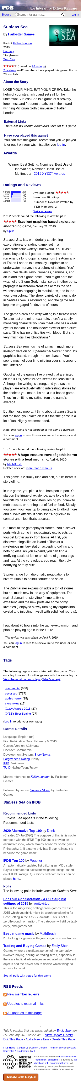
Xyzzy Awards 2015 (18, 708)
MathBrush (14, 464)
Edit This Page (13, 1039)
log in (61, 144)
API (33, 1051)
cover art (11, 693)
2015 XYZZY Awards (49, 173)
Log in (8, 721)
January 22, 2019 (44, 226)
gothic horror (13, 698)
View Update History (59, 1035)
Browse (6, 14)
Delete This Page (63, 1039)
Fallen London (22, 43)
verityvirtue (41, 903)
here (16, 878)
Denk (51, 831)
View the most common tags (21, 679)
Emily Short (60, 946)
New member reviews (23, 994)
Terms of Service (57, 1047)
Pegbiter (36, 860)
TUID (7, 767)
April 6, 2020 (58, 459)
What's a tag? (51, 679)
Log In (75, 14)
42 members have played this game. (44, 70)
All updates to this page (24, 1013)
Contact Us (22, 1047)
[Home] (40, 5)
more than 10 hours (39, 468)
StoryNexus (42, 754)
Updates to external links (25, 1003)
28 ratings (38, 66)
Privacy (72, 1047)
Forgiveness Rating (16, 759)
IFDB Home (9, 1047)
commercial (12, 688)
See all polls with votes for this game (27, 975)
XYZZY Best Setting (18, 713)
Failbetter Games (21, 34)
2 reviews (9, 70)
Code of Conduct (38, 1047)
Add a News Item (37, 1039)
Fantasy (8, 51)
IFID (6, 763)
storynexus (12, 703)
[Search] (63, 14)
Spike (11, 231)
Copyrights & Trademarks (16, 1051)
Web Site (9, 59)
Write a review (42, 211)
